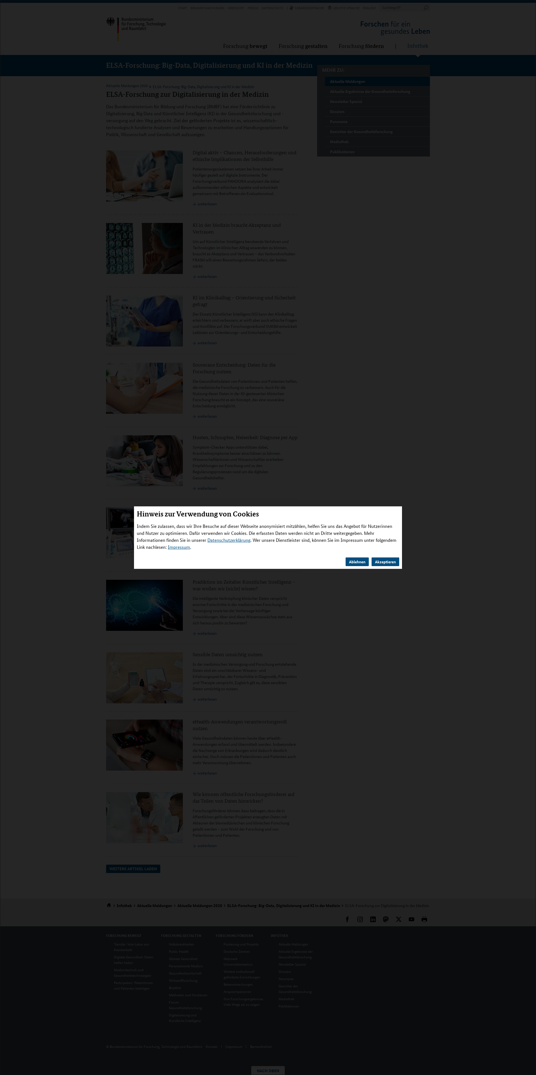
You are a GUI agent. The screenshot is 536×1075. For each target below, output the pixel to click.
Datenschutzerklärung (228, 540)
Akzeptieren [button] (385, 561)
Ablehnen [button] (357, 561)
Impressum (179, 547)
